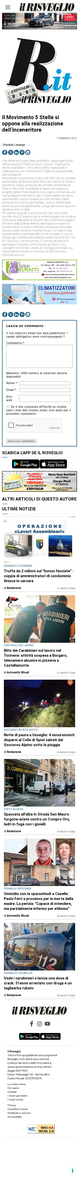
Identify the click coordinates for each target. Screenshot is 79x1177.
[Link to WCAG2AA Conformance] (39, 1129)
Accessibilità (15, 1116)
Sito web (9, 398)
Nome (11, 383)
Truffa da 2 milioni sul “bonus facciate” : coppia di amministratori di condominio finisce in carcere (38, 576)
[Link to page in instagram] (39, 1023)
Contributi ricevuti (18, 1109)
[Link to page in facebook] (4, 152)
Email (11, 390)
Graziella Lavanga (14, 145)
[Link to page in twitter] (10, 152)
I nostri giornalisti (17, 1095)
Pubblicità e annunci (19, 1112)
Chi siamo (13, 1087)
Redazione (14, 588)
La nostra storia (17, 1084)
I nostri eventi (15, 1099)
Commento (15, 343)
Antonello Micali (18, 672)
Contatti (12, 1091)
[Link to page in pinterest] (22, 152)
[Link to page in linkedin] (16, 152)
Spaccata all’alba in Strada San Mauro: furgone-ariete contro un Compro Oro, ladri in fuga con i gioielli (37, 819)
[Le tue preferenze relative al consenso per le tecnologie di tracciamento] (72, 1170)
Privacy (12, 1105)
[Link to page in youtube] (47, 1023)
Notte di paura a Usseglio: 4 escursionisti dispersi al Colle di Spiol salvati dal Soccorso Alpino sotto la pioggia (39, 740)
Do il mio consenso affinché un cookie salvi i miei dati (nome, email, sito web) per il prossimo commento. (38, 410)
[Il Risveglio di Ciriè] (47, 7)
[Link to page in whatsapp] (27, 152)
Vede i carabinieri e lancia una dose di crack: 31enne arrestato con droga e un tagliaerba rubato (38, 983)
